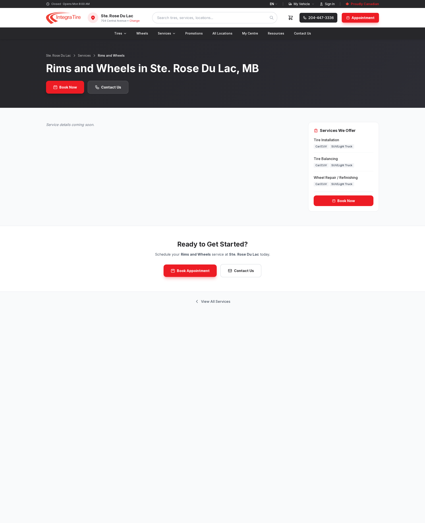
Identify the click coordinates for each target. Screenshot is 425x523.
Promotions (194, 33)
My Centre (250, 33)
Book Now (68, 87)
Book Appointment (193, 270)
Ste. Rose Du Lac (58, 55)
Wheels (142, 33)
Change (134, 20)
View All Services (215, 301)
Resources (276, 33)
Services (164, 33)
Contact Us (302, 33)
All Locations (222, 33)
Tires (118, 33)
